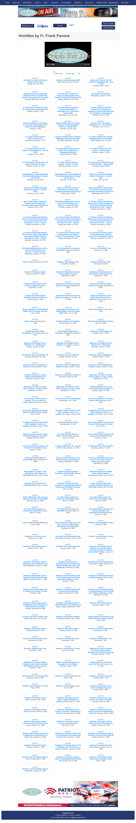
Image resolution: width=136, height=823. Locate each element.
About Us (16, 3)
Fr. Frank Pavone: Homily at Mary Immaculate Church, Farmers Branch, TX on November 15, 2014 (100, 234)
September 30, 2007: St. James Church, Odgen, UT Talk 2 (35, 387)
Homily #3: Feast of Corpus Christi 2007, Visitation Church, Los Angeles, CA (35, 424)
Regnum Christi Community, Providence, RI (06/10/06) (66, 472)
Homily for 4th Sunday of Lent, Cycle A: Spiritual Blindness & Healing (67, 699)
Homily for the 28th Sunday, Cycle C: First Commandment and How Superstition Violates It (68, 577)
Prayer (37, 3)
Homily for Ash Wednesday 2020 (68, 80)
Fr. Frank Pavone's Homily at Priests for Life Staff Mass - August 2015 (101, 163)
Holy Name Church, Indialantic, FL (101, 355)
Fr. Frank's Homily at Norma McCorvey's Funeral (35, 138)
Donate (59, 25)
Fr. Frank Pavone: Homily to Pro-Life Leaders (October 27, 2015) (35, 163)
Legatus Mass (29, 321)
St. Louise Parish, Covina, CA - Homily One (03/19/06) (68, 498)
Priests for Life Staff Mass (97, 321)
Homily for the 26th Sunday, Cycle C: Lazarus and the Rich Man (68, 590)
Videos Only (70, 73)
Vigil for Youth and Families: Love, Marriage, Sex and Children (68, 663)
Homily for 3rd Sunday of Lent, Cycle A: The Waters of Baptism (100, 699)
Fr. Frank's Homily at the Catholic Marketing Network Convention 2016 (101, 138)
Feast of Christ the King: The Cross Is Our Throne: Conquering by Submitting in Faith (68, 524)
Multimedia (27, 3)
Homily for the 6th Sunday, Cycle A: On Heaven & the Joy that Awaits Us (101, 734)
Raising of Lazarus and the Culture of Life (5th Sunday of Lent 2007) (35, 435)
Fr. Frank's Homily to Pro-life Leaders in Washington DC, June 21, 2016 (35, 150)
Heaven (25, 262)
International (113, 3)
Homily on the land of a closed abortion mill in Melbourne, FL (35, 376)
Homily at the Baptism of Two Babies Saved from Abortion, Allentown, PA (100, 297)
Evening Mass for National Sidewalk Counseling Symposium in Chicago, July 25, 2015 (35, 176)
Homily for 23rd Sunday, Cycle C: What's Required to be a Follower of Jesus (68, 605)
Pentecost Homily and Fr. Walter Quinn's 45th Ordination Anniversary (100, 473)
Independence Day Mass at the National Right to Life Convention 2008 (68, 311)
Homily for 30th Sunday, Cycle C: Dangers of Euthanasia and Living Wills (35, 577)
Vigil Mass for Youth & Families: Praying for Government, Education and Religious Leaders (35, 664)
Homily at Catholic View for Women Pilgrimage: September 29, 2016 (68, 138)
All (78, 73)
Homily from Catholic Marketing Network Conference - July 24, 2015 (100, 176)
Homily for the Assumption (98, 523)
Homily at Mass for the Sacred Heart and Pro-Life (100, 663)
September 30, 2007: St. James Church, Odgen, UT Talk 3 (68, 387)
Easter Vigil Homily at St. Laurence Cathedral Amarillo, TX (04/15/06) (35, 498)
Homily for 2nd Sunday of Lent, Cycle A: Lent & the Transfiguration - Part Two (100, 711)
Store (45, 3)
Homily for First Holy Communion (68, 546)
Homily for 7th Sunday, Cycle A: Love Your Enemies (68, 722)
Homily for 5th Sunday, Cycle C (68, 628)
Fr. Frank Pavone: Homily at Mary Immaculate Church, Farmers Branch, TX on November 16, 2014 (68, 234)
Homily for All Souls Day (64, 648)
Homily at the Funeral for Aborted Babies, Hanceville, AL (68, 296)
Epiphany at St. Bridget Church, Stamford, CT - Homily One (100, 344)
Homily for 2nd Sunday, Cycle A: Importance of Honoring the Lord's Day (35, 563)
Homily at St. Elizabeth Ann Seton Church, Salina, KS (68, 273)
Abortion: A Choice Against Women (35, 769)
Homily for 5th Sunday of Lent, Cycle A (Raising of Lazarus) (101, 687)
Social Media (66, 3)
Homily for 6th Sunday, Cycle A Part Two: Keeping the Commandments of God (68, 735)
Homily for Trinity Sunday (65, 686)
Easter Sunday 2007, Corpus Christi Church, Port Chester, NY (101, 423)
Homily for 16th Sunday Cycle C (100, 603)
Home (7, 3)
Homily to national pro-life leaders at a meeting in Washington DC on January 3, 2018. (35, 125)
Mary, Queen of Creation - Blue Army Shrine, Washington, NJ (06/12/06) (35, 473)
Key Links (124, 3)
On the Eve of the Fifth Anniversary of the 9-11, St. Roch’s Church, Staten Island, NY (101, 459)
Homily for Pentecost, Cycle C (35, 272)
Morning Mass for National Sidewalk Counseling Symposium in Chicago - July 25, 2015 (68, 176)
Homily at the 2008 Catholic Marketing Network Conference (35, 296)
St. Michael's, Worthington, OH (101, 331)
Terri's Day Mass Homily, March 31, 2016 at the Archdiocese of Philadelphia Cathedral (68, 150)
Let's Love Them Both (98, 248)
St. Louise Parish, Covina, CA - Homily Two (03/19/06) (100, 498)
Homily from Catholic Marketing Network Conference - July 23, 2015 (35, 189)
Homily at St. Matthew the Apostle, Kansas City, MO (100, 399)
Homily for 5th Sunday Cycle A (35, 745)
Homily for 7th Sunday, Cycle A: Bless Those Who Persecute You (101, 722)
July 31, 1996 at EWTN (31, 523)
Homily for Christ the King (97, 628)
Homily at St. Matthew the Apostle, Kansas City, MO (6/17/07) (35, 411)
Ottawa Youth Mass (96, 309)
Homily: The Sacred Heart (98, 536)
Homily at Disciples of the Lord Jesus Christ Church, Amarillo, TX (101, 387)
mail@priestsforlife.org (78, 817)
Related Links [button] (27, 26)
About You (89, 3)
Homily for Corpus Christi (64, 676)
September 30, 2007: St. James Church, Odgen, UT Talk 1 (100, 376)
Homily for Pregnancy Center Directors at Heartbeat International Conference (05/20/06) (68, 485)
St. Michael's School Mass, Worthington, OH (33, 332)
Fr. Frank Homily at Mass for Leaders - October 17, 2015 (68, 163)
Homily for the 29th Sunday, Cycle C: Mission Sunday (100, 576)
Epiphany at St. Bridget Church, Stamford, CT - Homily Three (35, 344)
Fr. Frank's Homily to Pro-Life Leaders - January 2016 (100, 149)
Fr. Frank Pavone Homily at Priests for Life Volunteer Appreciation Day (35, 108)
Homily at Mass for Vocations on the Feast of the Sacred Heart (101, 617)
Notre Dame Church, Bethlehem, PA (35, 355)
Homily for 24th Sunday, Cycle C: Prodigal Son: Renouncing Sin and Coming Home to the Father (35, 605)
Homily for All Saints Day (65, 638)
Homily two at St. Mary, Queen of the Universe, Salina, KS (101, 273)
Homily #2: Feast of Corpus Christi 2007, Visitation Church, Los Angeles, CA (100, 412)
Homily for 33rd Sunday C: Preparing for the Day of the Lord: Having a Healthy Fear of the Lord (68, 563)
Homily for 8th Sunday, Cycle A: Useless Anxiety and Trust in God (35, 722)
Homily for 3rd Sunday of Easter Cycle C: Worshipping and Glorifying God (68, 759)
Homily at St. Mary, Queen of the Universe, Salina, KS (35, 285)
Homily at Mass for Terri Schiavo (68, 321)
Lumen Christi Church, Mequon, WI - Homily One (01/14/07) (100, 435)
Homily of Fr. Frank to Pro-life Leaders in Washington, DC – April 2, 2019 (101, 82)
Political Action (102, 3)
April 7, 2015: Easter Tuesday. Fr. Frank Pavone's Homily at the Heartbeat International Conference (35, 203)
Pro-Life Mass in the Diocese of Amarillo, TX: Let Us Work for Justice (35, 400)
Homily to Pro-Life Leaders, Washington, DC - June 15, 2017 (100, 124)
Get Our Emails (108, 24)
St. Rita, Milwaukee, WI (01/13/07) (101, 446)
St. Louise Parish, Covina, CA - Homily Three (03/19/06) (34, 510)
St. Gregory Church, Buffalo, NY (68, 355)
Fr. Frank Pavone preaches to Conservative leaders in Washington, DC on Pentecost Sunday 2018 (68, 110)
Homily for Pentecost (98, 262)
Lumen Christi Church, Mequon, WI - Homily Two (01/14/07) (35, 447)
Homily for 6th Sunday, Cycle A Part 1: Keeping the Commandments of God (35, 735)
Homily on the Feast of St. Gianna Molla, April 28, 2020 (35, 81)
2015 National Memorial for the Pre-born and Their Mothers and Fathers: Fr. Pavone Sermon (68, 203)
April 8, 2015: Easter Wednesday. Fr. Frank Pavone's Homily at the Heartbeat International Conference (101, 189)
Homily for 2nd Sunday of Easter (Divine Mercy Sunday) (100, 758)
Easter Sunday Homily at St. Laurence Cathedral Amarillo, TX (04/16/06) (101, 485)
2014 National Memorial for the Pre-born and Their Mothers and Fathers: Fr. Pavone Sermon (35, 250)
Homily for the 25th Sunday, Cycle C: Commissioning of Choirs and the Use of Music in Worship (101, 591)
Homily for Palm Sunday (65, 262)
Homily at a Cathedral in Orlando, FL (68, 375)
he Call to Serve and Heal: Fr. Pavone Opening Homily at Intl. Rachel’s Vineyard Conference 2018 (68, 95)
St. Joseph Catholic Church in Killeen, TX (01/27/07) (67, 435)
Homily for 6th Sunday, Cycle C (35, 628)
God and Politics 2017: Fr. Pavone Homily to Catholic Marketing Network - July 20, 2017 (68, 125)
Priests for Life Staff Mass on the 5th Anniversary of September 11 (68, 459)
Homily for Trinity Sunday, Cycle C (35, 546)
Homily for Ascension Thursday (100, 676)
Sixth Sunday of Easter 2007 (68, 422)
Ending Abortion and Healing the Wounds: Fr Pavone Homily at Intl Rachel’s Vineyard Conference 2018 (35, 95)
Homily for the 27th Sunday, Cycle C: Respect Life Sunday (35, 590)
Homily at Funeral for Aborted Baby (68, 398)
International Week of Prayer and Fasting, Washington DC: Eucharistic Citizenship (101, 511)
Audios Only (58, 73)
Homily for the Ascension (31, 686)
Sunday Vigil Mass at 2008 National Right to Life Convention (35, 310)
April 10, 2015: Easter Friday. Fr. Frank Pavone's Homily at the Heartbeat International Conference (68, 189)
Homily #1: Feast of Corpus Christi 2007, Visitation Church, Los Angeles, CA (67, 412)
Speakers (78, 3)
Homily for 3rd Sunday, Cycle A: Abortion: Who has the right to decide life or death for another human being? (100, 549)
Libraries (54, 3)
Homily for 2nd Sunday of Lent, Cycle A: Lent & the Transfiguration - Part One (68, 711)
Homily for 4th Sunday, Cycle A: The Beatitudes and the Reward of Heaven (68, 747)
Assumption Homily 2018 (101, 94)
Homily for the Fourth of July (35, 536)
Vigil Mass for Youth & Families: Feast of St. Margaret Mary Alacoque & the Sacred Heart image (101, 650)
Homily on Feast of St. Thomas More (35, 676)
